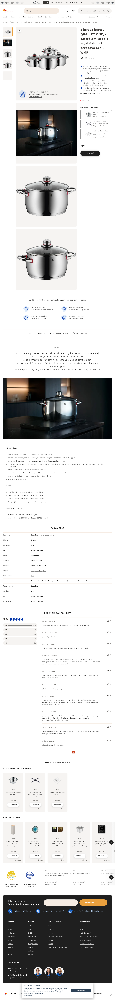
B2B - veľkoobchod (86, 940)
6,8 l (40, 571)
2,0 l (32, 571)
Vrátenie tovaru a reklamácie (58, 926)
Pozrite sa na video (35, 97)
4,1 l (44, 571)
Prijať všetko (81, 990)
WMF (33, 591)
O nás (81, 929)
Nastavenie (28, 995)
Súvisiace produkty (79, 333)
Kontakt (51, 929)
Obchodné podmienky (56, 936)
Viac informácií (39, 993)
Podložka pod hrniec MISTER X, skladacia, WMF (101, 122)
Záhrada (10, 940)
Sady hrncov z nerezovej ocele (42, 535)
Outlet (10, 954)
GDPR (51, 933)
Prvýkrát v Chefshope (87, 944)
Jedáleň (10, 929)
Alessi (30, 929)
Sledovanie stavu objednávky (58, 947)
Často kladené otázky (87, 947)
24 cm (44, 565)
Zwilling (30, 947)
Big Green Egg (33, 940)
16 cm (33, 565)
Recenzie (83, 926)
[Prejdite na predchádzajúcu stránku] (69, 752)
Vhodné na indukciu (82, 581)
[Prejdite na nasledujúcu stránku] (84, 752)
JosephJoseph (33, 944)
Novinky (100, 17)
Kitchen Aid (32, 936)
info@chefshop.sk (17, 975)
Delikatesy (11, 933)
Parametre (41, 333)
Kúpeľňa (10, 944)
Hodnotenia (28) (59, 333)
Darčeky (108, 17)
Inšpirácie (91, 17)
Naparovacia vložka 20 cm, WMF (101, 113)
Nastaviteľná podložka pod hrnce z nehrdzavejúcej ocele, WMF (101, 133)
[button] (13, 856)
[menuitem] (6, 17)
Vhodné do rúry (47, 581)
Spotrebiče (11, 936)
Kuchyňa (10, 926)
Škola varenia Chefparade (88, 936)
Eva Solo (31, 954)
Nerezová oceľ (36, 560)
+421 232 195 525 (17, 968)
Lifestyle (11, 947)
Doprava (51, 940)
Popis (30, 333)
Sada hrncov (35, 586)
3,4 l (36, 571)
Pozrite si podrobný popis (90, 93)
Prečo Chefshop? (85, 933)
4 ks (32, 576)
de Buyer (31, 951)
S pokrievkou (36, 581)
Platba (51, 944)
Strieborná (35, 555)
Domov (10, 951)
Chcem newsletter (93, 902)
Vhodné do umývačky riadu (64, 581)
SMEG (30, 933)
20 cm (38, 565)
